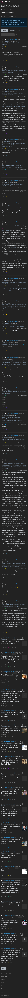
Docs (2, 989)
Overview (4, 30)
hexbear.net (3, 734)
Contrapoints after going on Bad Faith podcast (13, 226)
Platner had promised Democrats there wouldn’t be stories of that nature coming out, (14, 106)
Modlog (3, 979)
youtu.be (3, 682)
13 (3, 706)
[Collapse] (3, 39)
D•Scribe (7, 1)
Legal (2, 982)
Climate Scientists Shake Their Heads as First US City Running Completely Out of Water (13, 605)
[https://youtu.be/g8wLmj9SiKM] (24, 676)
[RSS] (18, 34)
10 (3, 647)
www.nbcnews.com (5, 796)
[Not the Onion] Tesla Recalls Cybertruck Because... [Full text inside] (14, 283)
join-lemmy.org (5, 995)
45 (3, 768)
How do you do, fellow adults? (9, 207)
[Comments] (24, 643)
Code (2, 992)
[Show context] (3, 47)
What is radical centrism (7, 588)
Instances (3, 985)
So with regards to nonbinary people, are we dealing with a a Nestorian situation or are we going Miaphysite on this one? (14, 145)
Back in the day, (6, 230)
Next (3, 968)
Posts (18, 30)
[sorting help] (16, 34)
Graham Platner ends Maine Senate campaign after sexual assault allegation (14, 71)
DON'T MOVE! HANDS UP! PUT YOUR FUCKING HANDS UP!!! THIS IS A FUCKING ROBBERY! (14, 326)
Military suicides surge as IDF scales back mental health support (13, 440)
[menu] (26, 1)
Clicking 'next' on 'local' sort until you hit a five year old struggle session (14, 392)
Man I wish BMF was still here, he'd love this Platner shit (12, 43)
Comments (12, 30)
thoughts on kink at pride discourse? (10, 344)
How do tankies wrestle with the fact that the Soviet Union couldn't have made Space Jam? (12, 166)
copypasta (13, 247)
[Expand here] (24, 730)
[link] (5, 47)
